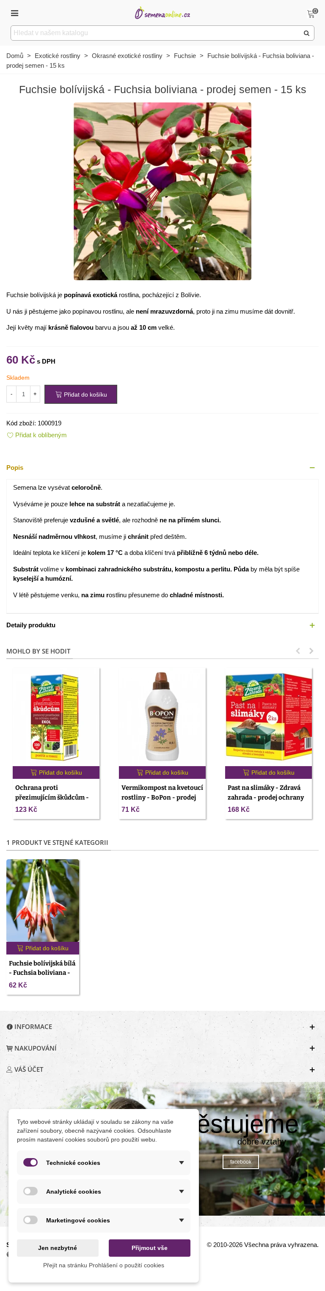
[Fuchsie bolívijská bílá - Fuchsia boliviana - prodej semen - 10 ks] (42, 900)
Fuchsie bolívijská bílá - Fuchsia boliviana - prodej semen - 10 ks (42, 973)
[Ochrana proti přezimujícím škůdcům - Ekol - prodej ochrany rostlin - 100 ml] (56, 717)
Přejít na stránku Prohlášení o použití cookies (103, 1265)
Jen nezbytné (57, 1247)
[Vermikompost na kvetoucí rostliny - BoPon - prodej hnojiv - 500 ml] (162, 717)
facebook (240, 1162)
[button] (162, 468)
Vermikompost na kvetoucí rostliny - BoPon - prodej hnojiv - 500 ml (162, 797)
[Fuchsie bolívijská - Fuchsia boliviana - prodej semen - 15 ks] (162, 190)
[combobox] (155, 33)
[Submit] (307, 33)
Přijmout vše (150, 1247)
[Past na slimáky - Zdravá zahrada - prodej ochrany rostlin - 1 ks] (268, 717)
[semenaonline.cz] (162, 12)
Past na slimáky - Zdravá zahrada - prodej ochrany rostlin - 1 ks (266, 797)
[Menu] (14, 13)
